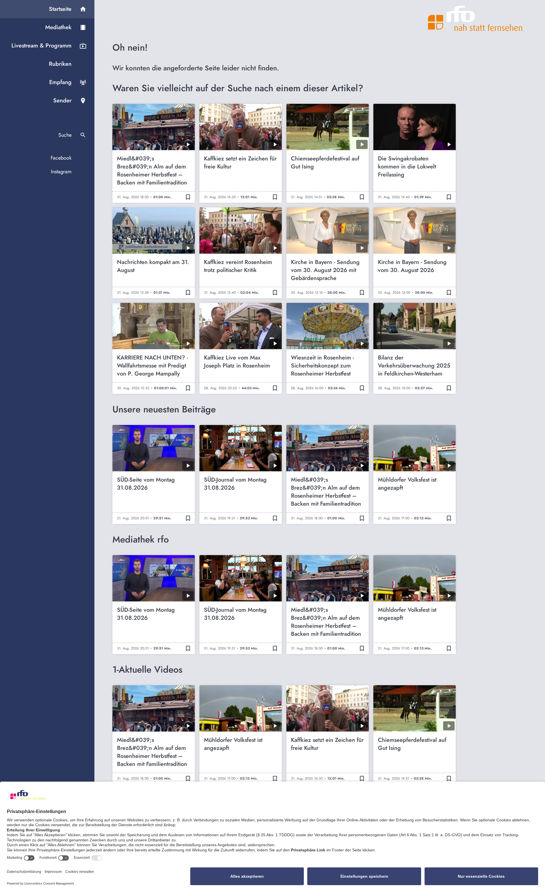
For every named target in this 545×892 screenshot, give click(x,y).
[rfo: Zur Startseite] (475, 18)
